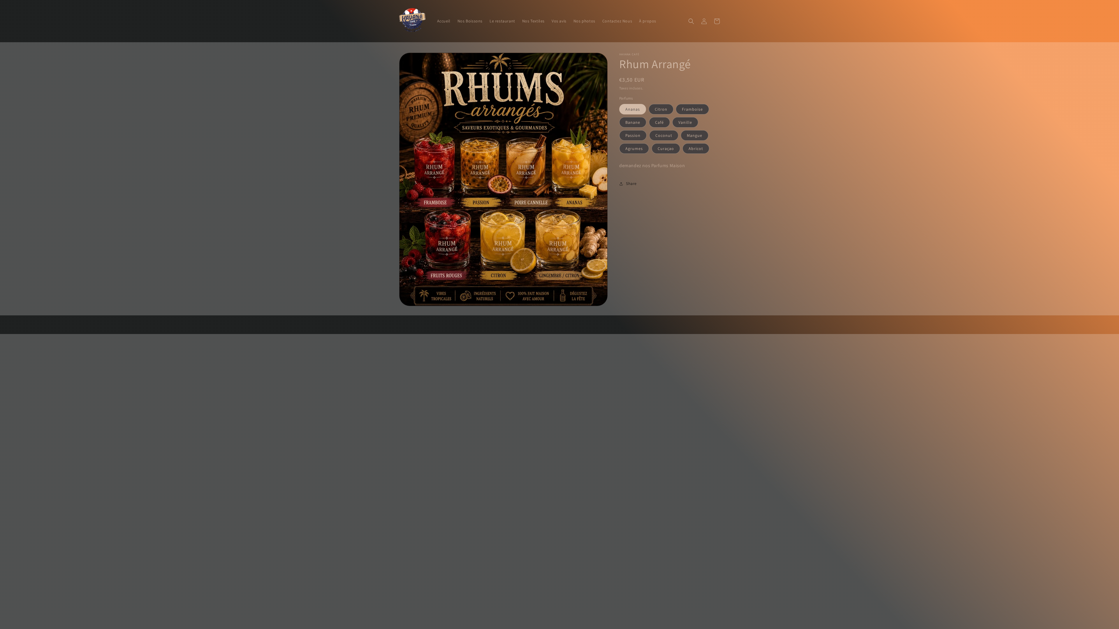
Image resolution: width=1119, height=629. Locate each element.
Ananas (632, 109)
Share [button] (631, 183)
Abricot (696, 148)
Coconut (663, 135)
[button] (691, 21)
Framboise (692, 109)
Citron (661, 109)
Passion (633, 135)
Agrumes (634, 148)
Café (659, 122)
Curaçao (666, 148)
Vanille (685, 122)
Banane (632, 122)
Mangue (694, 135)
